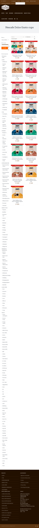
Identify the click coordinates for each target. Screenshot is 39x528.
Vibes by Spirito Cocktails (4, 142)
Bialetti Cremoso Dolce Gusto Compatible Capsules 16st (31, 117)
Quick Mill (4, 435)
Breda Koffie (5, 346)
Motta (4, 410)
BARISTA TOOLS (5, 207)
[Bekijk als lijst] (34, 39)
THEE (3, 112)
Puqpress (4, 209)
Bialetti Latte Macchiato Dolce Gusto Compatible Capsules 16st (31, 159)
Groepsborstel (5, 270)
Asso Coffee (5, 332)
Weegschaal (5, 246)
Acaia (3, 289)
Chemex (4, 293)
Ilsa (3, 391)
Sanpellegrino (5, 157)
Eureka (4, 372)
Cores (4, 298)
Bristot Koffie (5, 349)
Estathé (4, 135)
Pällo (3, 423)
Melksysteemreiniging (6, 275)
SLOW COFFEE (4, 287)
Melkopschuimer (6, 200)
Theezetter (4, 128)
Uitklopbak (4, 241)
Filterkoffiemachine (6, 198)
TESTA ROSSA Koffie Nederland (7, 503)
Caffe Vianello (4, 505)
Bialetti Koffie (5, 342)
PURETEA (4, 433)
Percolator (4, 203)
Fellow (4, 303)
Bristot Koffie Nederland (6, 498)
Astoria (4, 335)
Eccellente (4, 365)
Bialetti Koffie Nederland (6, 496)
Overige (4, 227)
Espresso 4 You (4, 508)
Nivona (4, 416)
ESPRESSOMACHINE (5, 163)
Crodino (4, 149)
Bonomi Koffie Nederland (6, 501)
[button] (17, 19)
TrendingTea (5, 113)
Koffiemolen (5, 192)
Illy (3, 389)
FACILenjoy (4, 375)
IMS (3, 394)
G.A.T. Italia (5, 382)
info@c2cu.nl (25, 500)
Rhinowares (5, 307)
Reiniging (4, 229)
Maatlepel (4, 222)
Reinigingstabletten (6, 282)
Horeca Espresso (5, 510)
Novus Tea (4, 116)
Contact (22, 480)
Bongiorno (4, 132)
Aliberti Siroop (5, 330)
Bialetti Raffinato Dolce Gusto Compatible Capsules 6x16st (17, 201)
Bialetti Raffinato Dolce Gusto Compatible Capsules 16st (31, 180)
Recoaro (4, 154)
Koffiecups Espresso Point (4, 80)
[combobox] (5, 39)
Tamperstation (5, 234)
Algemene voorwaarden (25, 475)
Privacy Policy (23, 484)
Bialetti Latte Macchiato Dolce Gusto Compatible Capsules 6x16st (17, 180)
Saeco (4, 447)
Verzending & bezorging (25, 487)
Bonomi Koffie (5, 344)
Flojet (4, 379)
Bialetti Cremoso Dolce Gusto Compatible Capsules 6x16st (17, 138)
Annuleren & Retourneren (25, 477)
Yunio (4, 465)
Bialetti (4, 339)
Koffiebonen (5, 61)
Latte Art (4, 218)
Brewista (4, 296)
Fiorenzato (4, 377)
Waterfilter (4, 284)
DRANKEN (4, 130)
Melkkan (4, 225)
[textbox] (5, 40)
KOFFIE (3, 59)
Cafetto (4, 353)
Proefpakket (5, 109)
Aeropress (4, 291)
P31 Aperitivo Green (5, 517)
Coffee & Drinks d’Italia (6, 493)
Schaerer (4, 452)
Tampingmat (5, 237)
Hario (4, 305)
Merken (3, 312)
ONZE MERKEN (4, 489)
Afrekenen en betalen (24, 482)
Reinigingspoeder (6, 280)
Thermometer (5, 239)
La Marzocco (5, 401)
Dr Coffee (4, 361)
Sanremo (4, 450)
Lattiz (4, 403)
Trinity (4, 310)
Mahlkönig (4, 405)
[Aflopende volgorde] (23, 37)
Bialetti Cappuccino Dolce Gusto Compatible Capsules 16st (17, 76)
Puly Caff (4, 428)
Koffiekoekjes (5, 98)
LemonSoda (5, 152)
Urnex (4, 460)
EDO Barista (5, 368)
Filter (4, 48)
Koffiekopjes (5, 101)
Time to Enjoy (5, 458)
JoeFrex (4, 396)
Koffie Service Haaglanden (6, 512)
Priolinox (4, 426)
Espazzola (4, 370)
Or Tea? (4, 118)
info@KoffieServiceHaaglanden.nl (5, 3)
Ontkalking (4, 277)
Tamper (4, 232)
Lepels (4, 220)
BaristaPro (4, 337)
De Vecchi (4, 363)
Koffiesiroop (5, 107)
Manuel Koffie (5, 408)
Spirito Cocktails (5, 519)
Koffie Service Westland (6, 515)
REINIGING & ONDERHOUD (7, 487)
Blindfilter (4, 212)
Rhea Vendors (5, 437)
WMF (3, 463)
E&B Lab (4, 300)
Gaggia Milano (5, 384)
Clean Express (5, 358)
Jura (3, 398)
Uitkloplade (5, 244)
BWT (3, 351)
